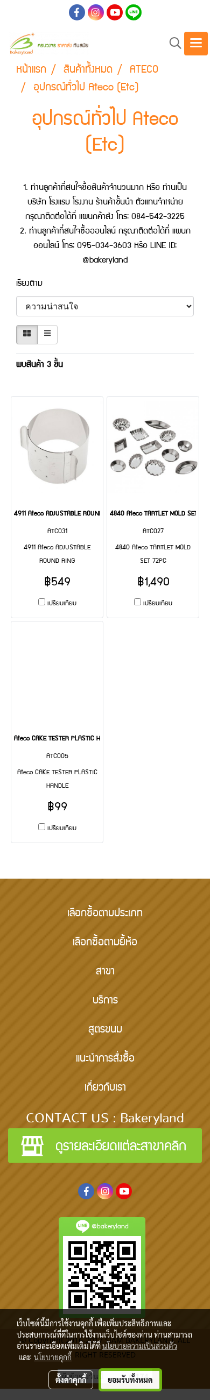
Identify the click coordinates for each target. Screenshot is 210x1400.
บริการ (105, 1001)
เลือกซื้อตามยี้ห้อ (105, 943)
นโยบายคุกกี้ (53, 1357)
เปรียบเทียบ (61, 604)
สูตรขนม (105, 1030)
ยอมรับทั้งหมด (130, 1379)
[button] (172, 44)
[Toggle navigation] (196, 43)
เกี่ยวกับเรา (105, 1088)
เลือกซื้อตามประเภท (105, 914)
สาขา (105, 972)
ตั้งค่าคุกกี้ (70, 1379)
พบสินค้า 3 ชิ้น (39, 365)
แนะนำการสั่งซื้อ (105, 1059)
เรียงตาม (35, 284)
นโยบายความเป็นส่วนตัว (139, 1345)
